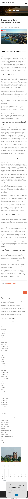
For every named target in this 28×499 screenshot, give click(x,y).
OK (16, 495)
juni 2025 (3, 359)
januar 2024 (3, 396)
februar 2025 (4, 368)
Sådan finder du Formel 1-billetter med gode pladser (13, 308)
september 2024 (4, 378)
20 (14, 474)
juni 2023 (3, 411)
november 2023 (4, 400)
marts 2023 (3, 413)
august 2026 (3, 329)
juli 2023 (3, 409)
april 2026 (3, 337)
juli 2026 (3, 331)
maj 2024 (3, 387)
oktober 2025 (4, 350)
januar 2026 (3, 344)
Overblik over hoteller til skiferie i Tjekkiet (10, 305)
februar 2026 (4, 342)
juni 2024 (3, 385)
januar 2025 (3, 370)
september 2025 (4, 353)
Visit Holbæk (7, 3)
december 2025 (4, 346)
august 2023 (3, 406)
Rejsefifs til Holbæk (11, 283)
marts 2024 (3, 391)
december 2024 (4, 372)
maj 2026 (3, 335)
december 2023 (4, 398)
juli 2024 (3, 383)
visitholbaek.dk (16, 27)
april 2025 (3, 363)
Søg (1, 289)
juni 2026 (3, 333)
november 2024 (4, 374)
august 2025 (3, 355)
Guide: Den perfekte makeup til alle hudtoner (11, 314)
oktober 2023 (4, 402)
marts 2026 (3, 340)
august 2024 (3, 381)
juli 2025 (3, 357)
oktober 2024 (4, 376)
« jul (2, 484)
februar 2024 (4, 394)
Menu (26, 2)
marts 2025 (3, 365)
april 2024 (3, 389)
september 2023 (4, 404)
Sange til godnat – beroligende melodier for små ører (13, 311)
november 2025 (4, 348)
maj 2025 (3, 361)
